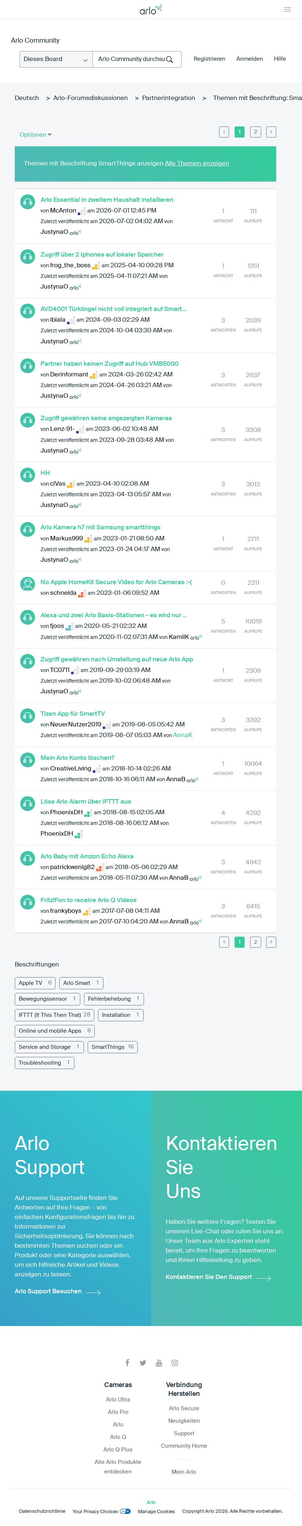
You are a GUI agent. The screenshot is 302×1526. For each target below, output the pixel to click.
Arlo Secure (184, 1408)
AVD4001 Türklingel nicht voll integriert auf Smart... (113, 309)
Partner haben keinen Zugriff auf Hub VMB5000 (110, 364)
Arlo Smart (76, 983)
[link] (224, 131)
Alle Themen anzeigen (197, 164)
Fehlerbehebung (109, 999)
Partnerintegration (168, 98)
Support (184, 1433)
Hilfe (280, 59)
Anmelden (249, 59)
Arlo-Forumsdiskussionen (90, 98)
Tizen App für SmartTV (73, 714)
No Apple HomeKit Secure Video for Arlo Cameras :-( (116, 582)
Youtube (159, 1363)
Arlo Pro (118, 1412)
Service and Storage (45, 1047)
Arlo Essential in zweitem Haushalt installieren (107, 200)
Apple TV (30, 983)
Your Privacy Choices (95, 1511)
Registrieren (209, 59)
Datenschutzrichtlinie (42, 1511)
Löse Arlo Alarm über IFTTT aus (86, 802)
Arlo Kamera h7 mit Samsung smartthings (101, 528)
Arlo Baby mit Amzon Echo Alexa (87, 857)
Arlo (118, 1424)
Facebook (127, 1363)
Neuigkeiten (184, 1421)
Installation (116, 1015)
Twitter (143, 1363)
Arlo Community (35, 40)
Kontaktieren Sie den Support (209, 1277)
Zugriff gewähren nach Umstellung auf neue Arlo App (117, 660)
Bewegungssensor (43, 999)
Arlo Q (118, 1437)
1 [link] (239, 132)
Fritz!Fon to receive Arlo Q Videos (89, 900)
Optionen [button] (33, 135)
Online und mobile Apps (50, 1031)
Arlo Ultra (118, 1399)
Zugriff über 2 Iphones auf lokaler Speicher (102, 255)
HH (45, 473)
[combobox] (137, 59)
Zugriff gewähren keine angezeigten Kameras (106, 418)
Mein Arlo (184, 1472)
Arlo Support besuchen (48, 1292)
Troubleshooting (40, 1063)
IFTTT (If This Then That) (50, 1015)
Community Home (184, 1446)
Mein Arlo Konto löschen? (78, 758)
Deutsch (27, 98)
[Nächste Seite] (271, 131)
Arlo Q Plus (118, 1449)
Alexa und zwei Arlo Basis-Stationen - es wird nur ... (114, 615)
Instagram (174, 1363)
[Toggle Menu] (287, 9)
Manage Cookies (156, 1511)
